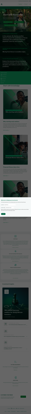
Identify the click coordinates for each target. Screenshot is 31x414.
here (19, 209)
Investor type (3, 207)
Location (2, 204)
